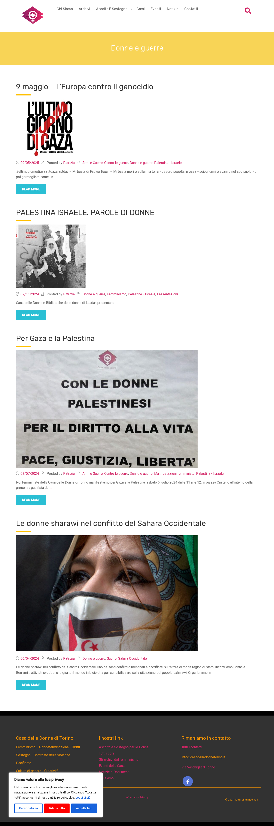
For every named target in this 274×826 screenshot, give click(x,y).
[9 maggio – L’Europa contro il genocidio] (51, 127)
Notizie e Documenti (114, 772)
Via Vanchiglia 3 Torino (198, 767)
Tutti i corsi (107, 753)
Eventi (156, 9)
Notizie (172, 9)
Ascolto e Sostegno (111, 9)
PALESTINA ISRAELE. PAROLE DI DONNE (85, 212)
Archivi (84, 9)
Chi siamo (65, 9)
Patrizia (69, 163)
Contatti (191, 9)
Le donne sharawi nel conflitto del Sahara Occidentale (111, 523)
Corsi (141, 9)
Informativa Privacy (137, 797)
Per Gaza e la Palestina (56, 338)
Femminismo (116, 294)
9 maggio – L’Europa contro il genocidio (84, 86)
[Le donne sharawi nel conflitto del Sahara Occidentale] (107, 594)
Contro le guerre (116, 163)
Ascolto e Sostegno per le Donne (124, 747)
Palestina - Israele (168, 163)
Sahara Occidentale (132, 658)
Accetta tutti (84, 808)
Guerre (112, 658)
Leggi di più (83, 797)
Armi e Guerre (92, 163)
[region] (56, 794)
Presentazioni (167, 294)
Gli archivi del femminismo (118, 760)
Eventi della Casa (112, 766)
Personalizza (28, 808)
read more (31, 189)
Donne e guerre (141, 163)
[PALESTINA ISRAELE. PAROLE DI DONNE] (51, 256)
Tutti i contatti (192, 747)
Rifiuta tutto (57, 808)
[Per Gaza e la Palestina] (107, 409)
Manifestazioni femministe (174, 474)
